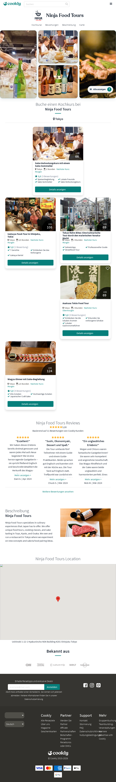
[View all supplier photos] (18, 64)
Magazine (45, 727)
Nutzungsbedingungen (91, 734)
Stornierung (85, 724)
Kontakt (83, 720)
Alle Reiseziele (48, 720)
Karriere (103, 731)
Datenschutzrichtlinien (91, 731)
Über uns (45, 724)
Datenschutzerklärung (33, 699)
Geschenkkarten (49, 731)
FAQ (81, 727)
